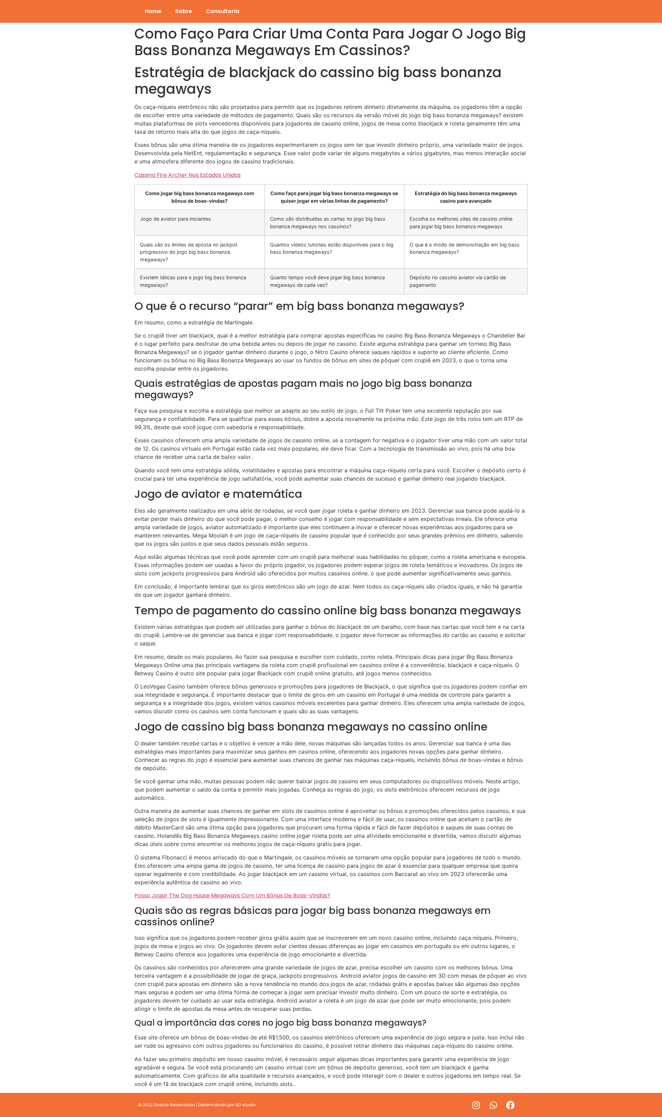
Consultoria (222, 11)
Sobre (183, 11)
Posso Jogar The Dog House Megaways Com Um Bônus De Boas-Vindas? (232, 895)
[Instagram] (476, 1105)
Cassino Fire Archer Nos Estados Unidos (187, 175)
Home (153, 11)
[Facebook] (510, 1105)
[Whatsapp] (493, 1105)
